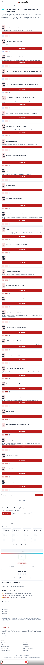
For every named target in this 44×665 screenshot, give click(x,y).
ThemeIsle (4, 607)
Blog (2, 644)
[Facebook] (2, 636)
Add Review (39, 495)
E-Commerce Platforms (17, 513)
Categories (3, 642)
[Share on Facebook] (19, 574)
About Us (25, 642)
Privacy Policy (26, 646)
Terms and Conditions (28, 648)
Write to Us (25, 650)
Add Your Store (4, 648)
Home (2, 5)
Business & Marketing (10, 5)
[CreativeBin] (22, 2)
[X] (5, 636)
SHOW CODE (22, 33)
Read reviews (6, 597)
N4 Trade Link (5, 611)
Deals (6, 21)
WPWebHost (5, 609)
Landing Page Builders (28, 513)
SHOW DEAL (22, 147)
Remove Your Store (5, 650)
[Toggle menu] (8, 1)
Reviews (10, 21)
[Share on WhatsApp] (24, 574)
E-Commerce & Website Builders (23, 5)
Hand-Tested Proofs (5, 646)
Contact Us (25, 644)
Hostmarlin (4, 613)
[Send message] (26, 662)
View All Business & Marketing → (22, 518)
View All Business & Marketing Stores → (22, 544)
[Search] (36, 2)
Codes (2, 21)
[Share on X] (22, 574)
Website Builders (36, 5)
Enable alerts (6, 595)
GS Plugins (4, 604)
